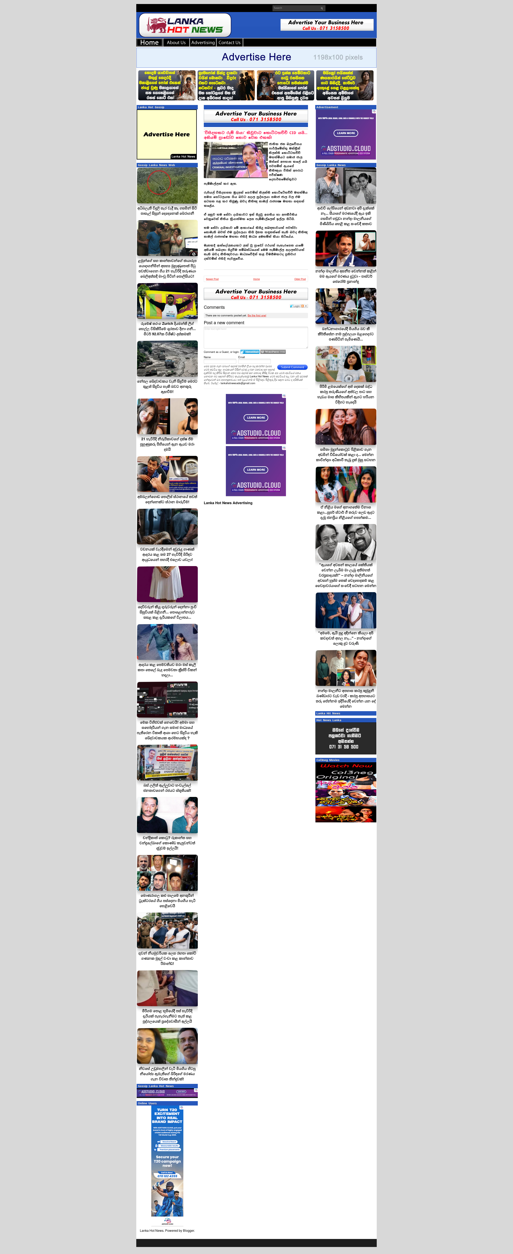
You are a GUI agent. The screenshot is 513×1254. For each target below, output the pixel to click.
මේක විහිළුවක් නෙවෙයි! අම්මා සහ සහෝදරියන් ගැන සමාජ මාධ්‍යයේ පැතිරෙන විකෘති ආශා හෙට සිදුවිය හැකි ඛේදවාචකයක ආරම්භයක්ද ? (167, 730)
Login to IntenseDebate (250, 352)
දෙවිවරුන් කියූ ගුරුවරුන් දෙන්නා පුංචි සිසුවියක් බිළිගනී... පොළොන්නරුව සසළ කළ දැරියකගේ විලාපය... (167, 612)
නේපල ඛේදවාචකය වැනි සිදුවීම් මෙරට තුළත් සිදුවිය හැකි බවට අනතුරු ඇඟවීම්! (167, 386)
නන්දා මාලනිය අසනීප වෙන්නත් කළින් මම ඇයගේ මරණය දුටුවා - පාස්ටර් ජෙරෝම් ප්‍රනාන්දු (345, 276)
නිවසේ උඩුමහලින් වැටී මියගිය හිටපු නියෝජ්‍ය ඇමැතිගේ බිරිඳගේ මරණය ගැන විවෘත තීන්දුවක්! (167, 1073)
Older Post (300, 279)
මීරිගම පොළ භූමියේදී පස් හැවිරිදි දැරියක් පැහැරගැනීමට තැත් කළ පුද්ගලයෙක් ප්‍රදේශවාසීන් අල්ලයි (167, 1016)
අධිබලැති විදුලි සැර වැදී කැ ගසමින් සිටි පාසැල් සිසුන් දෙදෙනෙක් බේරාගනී (167, 210)
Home (256, 279)
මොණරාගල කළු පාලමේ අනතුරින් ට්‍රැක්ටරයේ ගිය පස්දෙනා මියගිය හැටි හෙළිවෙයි (167, 900)
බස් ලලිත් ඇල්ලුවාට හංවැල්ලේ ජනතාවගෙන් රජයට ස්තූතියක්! (167, 787)
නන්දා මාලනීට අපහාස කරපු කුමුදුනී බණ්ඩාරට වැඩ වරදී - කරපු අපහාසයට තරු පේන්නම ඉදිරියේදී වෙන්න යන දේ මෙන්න (346, 698)
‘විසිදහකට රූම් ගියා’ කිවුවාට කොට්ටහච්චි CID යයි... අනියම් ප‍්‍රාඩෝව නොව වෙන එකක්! (255, 135)
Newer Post (212, 279)
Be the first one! (257, 315)
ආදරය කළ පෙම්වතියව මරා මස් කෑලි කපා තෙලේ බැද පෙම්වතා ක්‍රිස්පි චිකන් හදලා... (167, 669)
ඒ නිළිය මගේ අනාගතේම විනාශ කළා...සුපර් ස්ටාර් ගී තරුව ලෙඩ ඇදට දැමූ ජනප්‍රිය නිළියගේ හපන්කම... (346, 512)
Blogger (188, 1230)
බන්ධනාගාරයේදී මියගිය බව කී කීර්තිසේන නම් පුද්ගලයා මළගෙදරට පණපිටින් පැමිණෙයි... (346, 334)
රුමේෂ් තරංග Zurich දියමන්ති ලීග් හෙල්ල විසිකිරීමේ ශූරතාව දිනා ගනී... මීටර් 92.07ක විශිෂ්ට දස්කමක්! (167, 328)
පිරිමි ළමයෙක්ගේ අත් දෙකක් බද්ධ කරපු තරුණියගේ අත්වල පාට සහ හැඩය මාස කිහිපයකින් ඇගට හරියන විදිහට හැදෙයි (345, 394)
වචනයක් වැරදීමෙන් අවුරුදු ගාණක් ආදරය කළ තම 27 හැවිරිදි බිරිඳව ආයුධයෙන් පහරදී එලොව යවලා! (167, 554)
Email (241, 357)
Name (207, 357)
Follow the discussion (304, 306)
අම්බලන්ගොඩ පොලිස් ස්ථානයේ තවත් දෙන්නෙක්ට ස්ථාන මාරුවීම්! (167, 499)
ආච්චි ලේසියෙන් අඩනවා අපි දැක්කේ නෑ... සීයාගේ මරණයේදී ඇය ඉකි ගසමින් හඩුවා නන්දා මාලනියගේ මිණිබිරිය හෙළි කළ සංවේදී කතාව (345, 215)
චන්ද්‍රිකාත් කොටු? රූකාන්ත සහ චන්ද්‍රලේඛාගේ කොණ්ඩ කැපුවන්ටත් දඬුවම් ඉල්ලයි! (167, 843)
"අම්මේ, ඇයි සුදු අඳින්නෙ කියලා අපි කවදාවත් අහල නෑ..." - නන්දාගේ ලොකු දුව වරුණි (345, 638)
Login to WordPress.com (273, 352)
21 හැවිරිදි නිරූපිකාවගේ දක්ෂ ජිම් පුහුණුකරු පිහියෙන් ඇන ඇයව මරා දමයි (167, 444)
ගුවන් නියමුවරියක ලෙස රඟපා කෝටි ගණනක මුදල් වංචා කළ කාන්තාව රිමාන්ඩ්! (167, 958)
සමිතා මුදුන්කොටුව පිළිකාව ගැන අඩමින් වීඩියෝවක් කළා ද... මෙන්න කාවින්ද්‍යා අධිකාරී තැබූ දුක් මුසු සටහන (346, 454)
